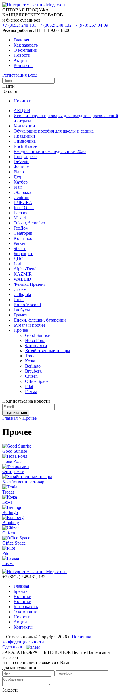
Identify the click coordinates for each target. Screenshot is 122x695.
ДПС (18, 258)
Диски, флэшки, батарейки (40, 320)
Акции (20, 60)
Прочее (21, 330)
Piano (19, 171)
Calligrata (22, 294)
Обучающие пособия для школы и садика (54, 131)
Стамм (20, 289)
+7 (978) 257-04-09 (90, 25)
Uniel (19, 299)
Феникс (21, 166)
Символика (25, 141)
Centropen (23, 233)
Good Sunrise (37, 335)
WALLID (22, 279)
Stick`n (20, 248)
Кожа (30, 360)
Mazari (20, 217)
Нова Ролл (35, 340)
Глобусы (22, 309)
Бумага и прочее (29, 325)
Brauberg (33, 371)
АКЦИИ (22, 110)
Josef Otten (24, 207)
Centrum (21, 197)
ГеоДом (21, 228)
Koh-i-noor (24, 238)
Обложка (22, 192)
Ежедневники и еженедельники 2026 (50, 151)
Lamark (21, 212)
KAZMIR (23, 274)
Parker (19, 243)
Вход (32, 75)
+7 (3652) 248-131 (19, 25)
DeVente (21, 161)
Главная (21, 39)
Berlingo (33, 366)
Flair (18, 187)
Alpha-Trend (25, 268)
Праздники (24, 136)
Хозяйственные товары (47, 350)
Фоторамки (36, 345)
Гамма (31, 391)
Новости (22, 55)
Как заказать (26, 45)
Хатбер (21, 182)
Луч (17, 177)
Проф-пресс (25, 156)
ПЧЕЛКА (23, 202)
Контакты (23, 65)
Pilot (29, 386)
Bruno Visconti (27, 304)
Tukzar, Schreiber (29, 223)
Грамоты (22, 314)
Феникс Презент (30, 284)
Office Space (36, 381)
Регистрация (14, 75)
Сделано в (12, 646)
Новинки (22, 100)
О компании (25, 50)
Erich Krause (25, 146)
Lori (17, 263)
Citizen (31, 376)
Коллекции (24, 125)
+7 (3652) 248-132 (54, 25)
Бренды (21, 591)
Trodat (31, 355)
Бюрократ (23, 253)
